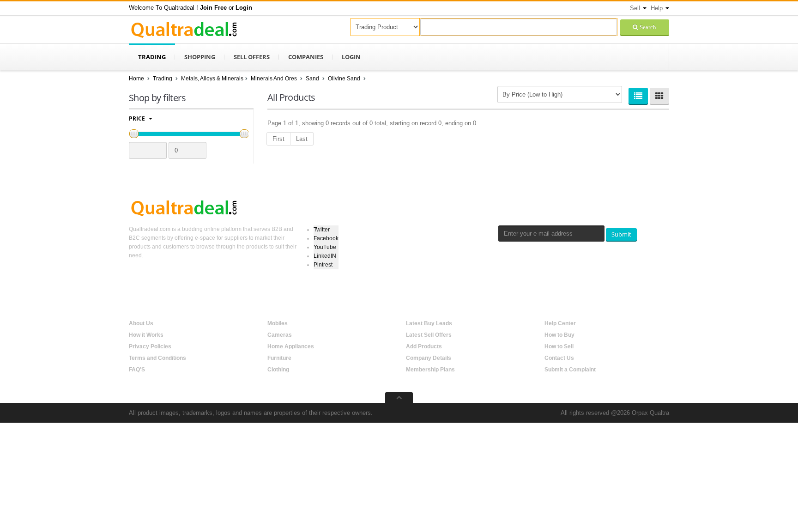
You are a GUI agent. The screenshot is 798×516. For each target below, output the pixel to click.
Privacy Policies (150, 346)
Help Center (560, 323)
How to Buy (559, 335)
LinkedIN (325, 256)
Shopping (199, 57)
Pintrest (323, 264)
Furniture (279, 358)
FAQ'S (137, 369)
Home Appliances (290, 346)
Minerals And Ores (274, 78)
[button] (213, 7)
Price (137, 118)
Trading (152, 57)
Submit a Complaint (570, 369)
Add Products (424, 346)
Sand (313, 78)
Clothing (278, 369)
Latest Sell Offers (429, 335)
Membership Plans (430, 369)
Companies (305, 57)
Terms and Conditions (157, 358)
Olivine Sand (345, 78)
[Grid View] (659, 96)
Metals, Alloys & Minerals (212, 78)
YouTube (325, 247)
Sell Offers (252, 57)
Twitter (322, 229)
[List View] (638, 96)
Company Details (428, 358)
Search (647, 27)
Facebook (326, 238)
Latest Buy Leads (429, 323)
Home (136, 78)
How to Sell (559, 346)
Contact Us (559, 358)
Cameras (279, 335)
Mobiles (277, 323)
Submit (621, 234)
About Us (141, 323)
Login (351, 57)
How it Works (146, 335)
